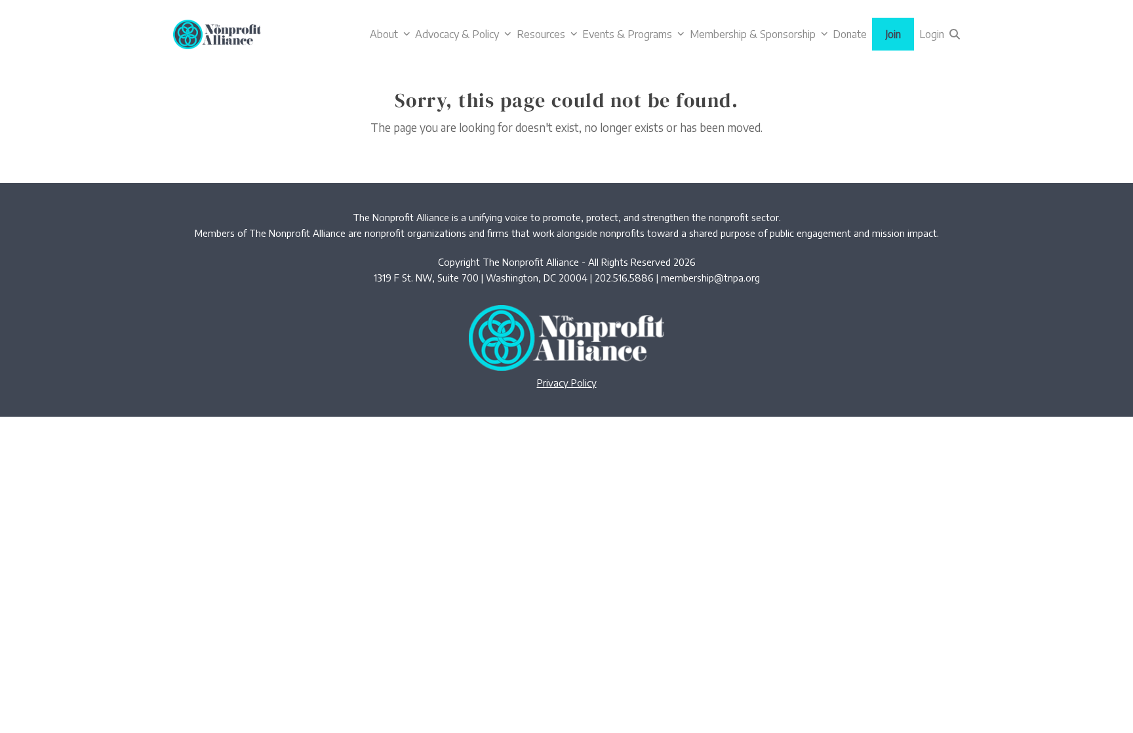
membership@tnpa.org (710, 277)
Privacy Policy (567, 382)
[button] (954, 34)
